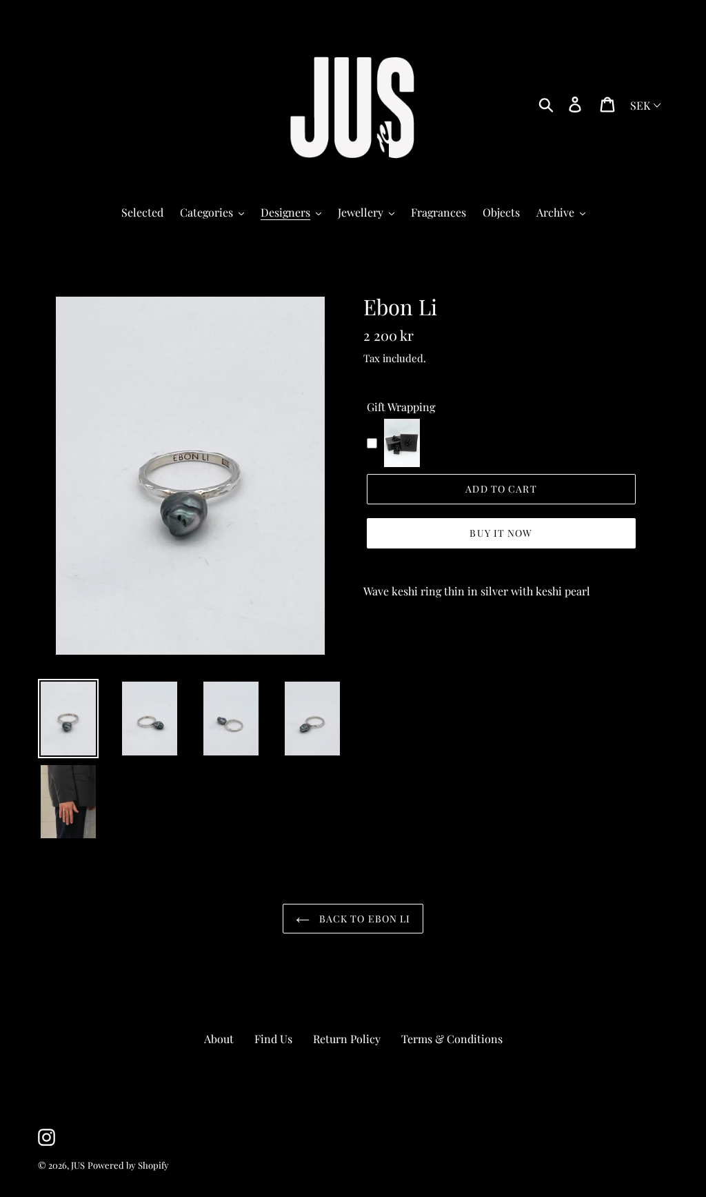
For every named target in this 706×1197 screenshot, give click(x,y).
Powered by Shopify (128, 1165)
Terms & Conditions (452, 1038)
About (219, 1038)
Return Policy (347, 1038)
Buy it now (501, 533)
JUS (78, 1165)
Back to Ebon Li (363, 918)
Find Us (273, 1038)
